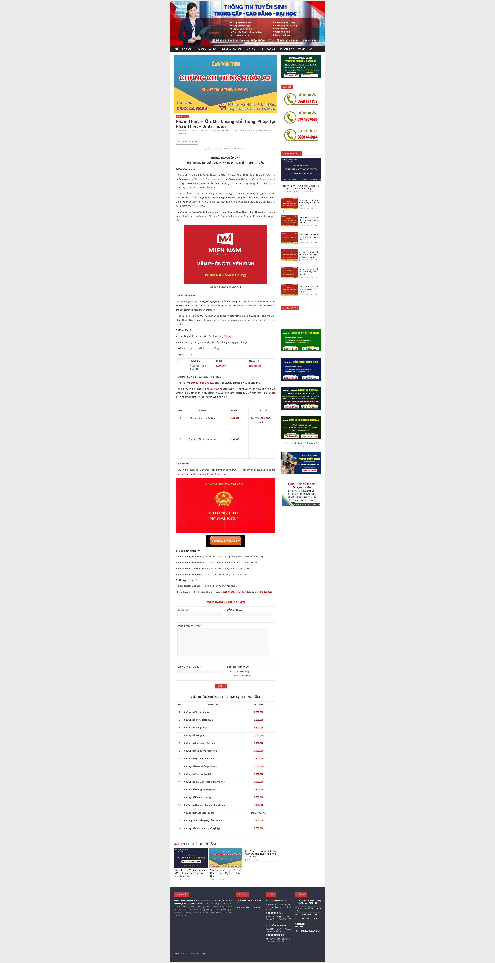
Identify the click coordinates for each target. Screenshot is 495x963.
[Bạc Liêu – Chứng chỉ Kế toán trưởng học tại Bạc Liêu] (289, 216)
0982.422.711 (301, 926)
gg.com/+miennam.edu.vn (309, 914)
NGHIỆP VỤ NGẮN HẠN (231, 49)
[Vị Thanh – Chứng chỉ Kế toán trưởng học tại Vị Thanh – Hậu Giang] (289, 250)
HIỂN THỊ (192, 141)
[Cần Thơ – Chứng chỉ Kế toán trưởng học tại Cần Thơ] (289, 285)
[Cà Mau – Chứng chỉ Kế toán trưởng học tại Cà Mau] (289, 199)
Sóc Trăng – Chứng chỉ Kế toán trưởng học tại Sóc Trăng (309, 237)
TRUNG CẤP (186, 49)
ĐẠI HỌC (212, 49)
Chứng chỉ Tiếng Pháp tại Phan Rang (244, 130)
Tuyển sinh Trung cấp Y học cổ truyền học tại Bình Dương (301, 187)
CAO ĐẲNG (201, 49)
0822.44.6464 (303, 924)
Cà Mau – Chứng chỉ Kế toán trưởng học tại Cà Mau (309, 203)
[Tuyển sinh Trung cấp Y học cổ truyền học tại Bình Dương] (301, 159)
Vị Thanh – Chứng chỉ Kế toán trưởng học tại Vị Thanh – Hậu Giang (309, 254)
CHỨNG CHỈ (252, 49)
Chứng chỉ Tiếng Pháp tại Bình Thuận (217, 130)
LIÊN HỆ (311, 49)
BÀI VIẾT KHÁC (182, 116)
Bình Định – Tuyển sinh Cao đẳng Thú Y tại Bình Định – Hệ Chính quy (190, 873)
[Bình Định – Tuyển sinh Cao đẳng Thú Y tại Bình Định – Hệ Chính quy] (191, 849)
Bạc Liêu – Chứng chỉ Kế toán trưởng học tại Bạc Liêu (309, 220)
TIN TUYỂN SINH (269, 49)
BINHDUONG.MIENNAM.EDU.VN (188, 900)
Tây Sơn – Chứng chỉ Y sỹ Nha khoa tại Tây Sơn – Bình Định (225, 873)
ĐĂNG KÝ (301, 49)
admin (197, 130)
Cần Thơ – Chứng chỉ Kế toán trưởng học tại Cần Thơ (309, 289)
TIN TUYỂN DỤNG (286, 49)
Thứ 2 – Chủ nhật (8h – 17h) (308, 909)
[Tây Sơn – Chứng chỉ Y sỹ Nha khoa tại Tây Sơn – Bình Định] (225, 849)
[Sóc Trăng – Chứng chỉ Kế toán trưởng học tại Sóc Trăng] (289, 233)
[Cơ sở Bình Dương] (177, 49)
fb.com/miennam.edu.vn (307, 918)
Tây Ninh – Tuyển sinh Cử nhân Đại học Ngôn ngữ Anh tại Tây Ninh (260, 853)
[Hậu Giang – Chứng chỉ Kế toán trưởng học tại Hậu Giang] (289, 268)
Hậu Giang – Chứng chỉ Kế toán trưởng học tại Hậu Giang (309, 271)
